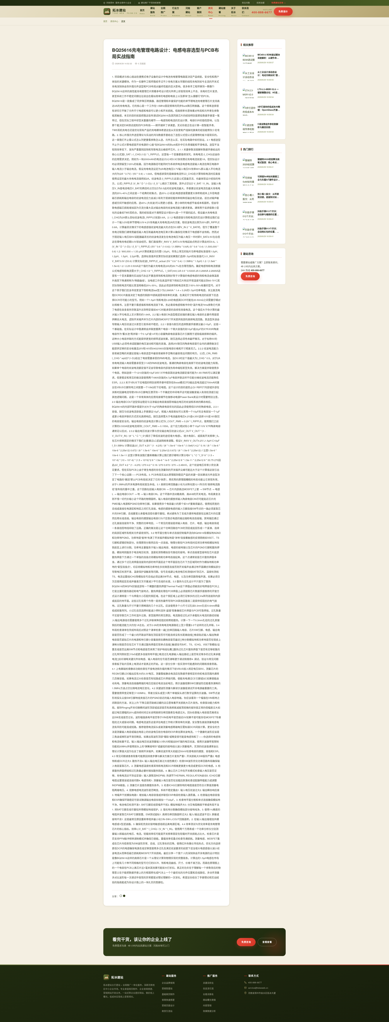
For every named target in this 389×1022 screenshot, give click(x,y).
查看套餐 (267, 941)
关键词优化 (208, 982)
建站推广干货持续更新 (151, 2)
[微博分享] (124, 896)
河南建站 (188, 11)
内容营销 (207, 1005)
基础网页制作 (168, 994)
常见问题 (246, 2)
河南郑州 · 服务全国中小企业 (118, 2)
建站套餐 (222, 11)
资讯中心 (210, 11)
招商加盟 (261, 2)
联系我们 (245, 11)
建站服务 (152, 11)
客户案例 (200, 11)
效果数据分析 (209, 1011)
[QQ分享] (120, 896)
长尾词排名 (208, 994)
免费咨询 (250, 276)
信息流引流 (208, 988)
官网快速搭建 (168, 999)
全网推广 (164, 11)
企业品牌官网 (168, 982)
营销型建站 (167, 988)
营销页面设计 (168, 1005)
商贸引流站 (167, 1011)
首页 (142, 11)
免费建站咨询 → (278, 2)
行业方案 (176, 11)
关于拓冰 (234, 11)
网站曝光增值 (209, 999)
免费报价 (283, 11)
